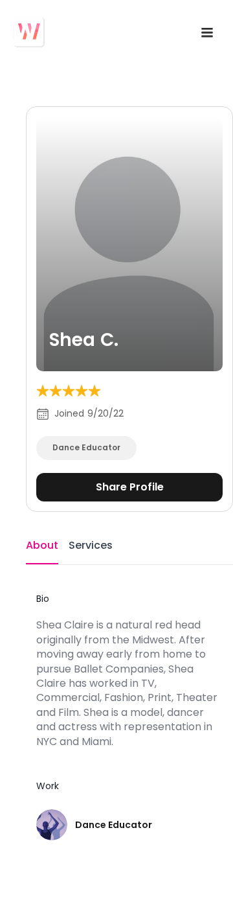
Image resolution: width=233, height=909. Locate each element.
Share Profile (130, 486)
